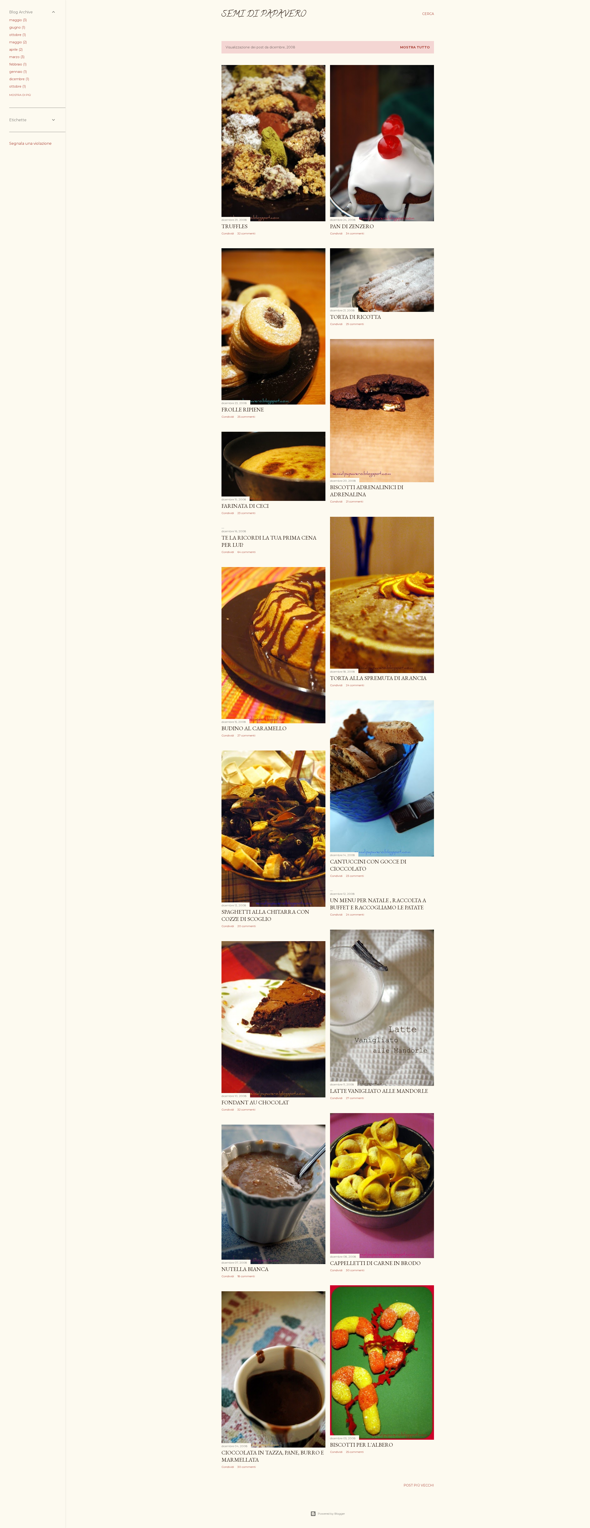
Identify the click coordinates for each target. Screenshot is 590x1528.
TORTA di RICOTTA (355, 316)
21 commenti (354, 501)
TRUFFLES (234, 226)
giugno (16, 27)
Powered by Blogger (331, 1513)
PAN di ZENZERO (352, 226)
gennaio (17, 72)
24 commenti (355, 685)
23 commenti (246, 513)
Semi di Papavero (263, 14)
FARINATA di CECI (245, 505)
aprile (15, 49)
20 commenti (246, 926)
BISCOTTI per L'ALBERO (361, 1444)
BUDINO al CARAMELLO (253, 728)
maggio (17, 20)
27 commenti (246, 735)
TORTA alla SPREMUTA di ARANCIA (378, 678)
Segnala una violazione (30, 143)
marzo (16, 57)
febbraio (17, 64)
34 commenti (355, 233)
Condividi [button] (227, 233)
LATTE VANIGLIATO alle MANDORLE (379, 1090)
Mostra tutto (415, 47)
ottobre (17, 35)
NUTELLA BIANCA (244, 1269)
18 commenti (246, 1276)
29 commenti (355, 324)
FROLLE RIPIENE (242, 409)
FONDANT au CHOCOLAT (255, 1102)
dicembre (18, 79)
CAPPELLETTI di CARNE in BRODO (375, 1263)
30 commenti (355, 1270)
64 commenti (246, 552)
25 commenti (246, 416)
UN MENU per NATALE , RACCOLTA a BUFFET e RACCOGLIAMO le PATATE (378, 904)
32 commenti (246, 233)
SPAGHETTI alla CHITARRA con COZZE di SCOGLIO (265, 915)
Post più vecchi (419, 1485)
